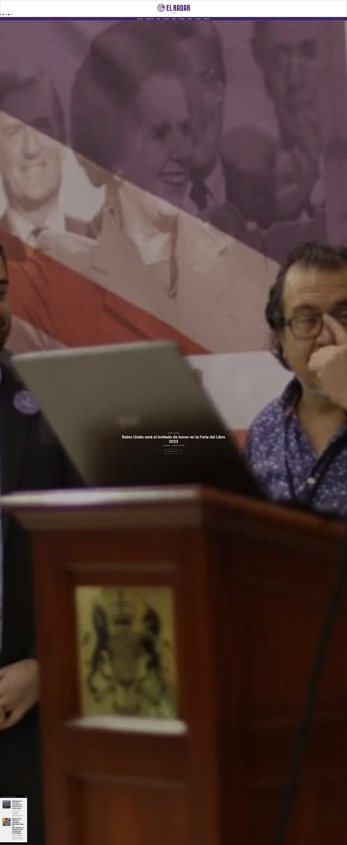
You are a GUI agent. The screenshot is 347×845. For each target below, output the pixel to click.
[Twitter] (220, 9)
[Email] (228, 9)
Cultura (174, 19)
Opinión (190, 19)
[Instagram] (223, 9)
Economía (166, 19)
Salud (158, 19)
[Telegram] (225, 9)
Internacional (150, 19)
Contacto (198, 19)
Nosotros (206, 19)
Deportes (182, 19)
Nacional (140, 19)
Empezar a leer (173, 451)
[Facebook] (218, 9)
